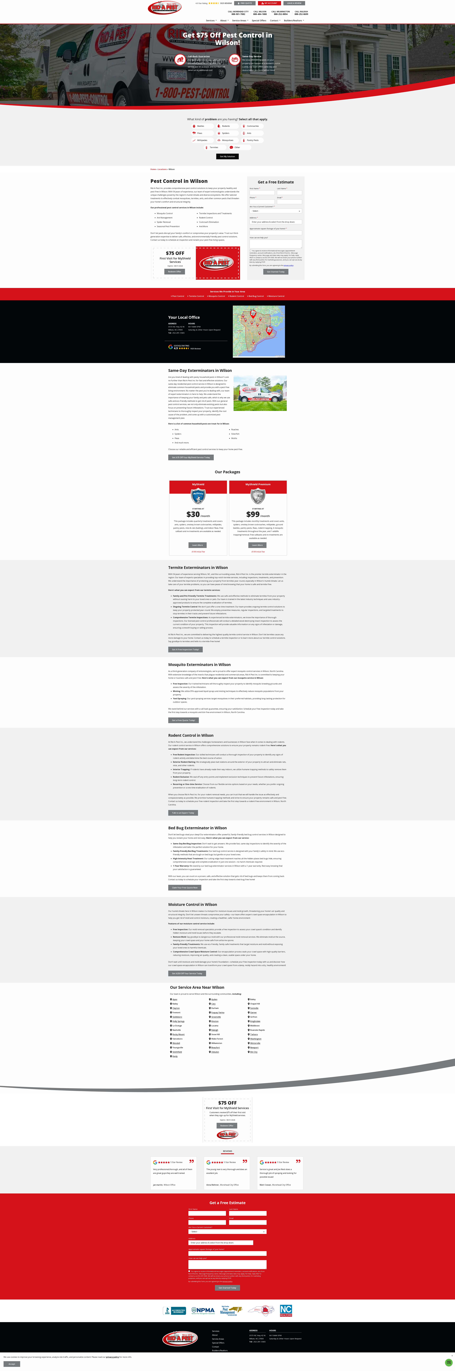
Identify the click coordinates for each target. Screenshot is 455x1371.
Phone (252, 197)
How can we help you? (259, 237)
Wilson (171, 330)
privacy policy (288, 265)
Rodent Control (237, 296)
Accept (12, 1364)
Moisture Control (276, 296)
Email (279, 197)
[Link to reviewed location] (173, 1162)
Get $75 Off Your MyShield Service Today (191, 457)
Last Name (281, 188)
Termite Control (196, 296)
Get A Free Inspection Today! (185, 649)
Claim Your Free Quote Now (185, 887)
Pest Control (178, 296)
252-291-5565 (178, 333)
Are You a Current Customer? (261, 206)
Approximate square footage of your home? (268, 228)
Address (253, 217)
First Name (254, 188)
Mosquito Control (217, 296)
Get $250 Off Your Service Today (187, 973)
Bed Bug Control (256, 296)
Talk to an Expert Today (183, 813)
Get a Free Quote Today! (183, 720)
